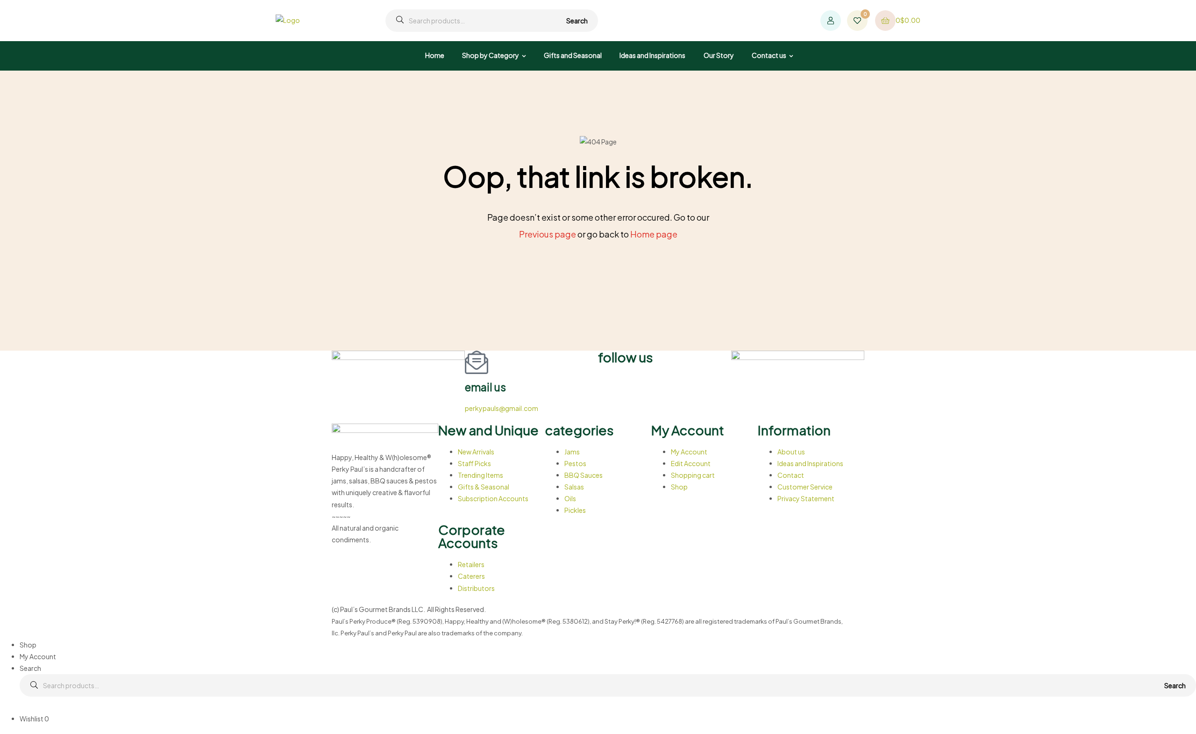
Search (577, 20)
